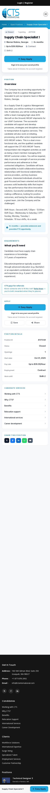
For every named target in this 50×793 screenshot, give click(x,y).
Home (4, 24)
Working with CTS (12, 394)
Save (15, 323)
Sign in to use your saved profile (25, 65)
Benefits (7, 406)
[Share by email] (30, 440)
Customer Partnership (11, 763)
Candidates (8, 701)
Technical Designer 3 (23, 778)
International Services (11, 723)
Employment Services (11, 759)
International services (13, 418)
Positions (7, 772)
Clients (6, 736)
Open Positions (17, 24)
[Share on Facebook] (12, 440)
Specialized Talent (9, 755)
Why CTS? (9, 400)
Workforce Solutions (11, 742)
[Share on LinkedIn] (18, 440)
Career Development (11, 727)
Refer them (38, 289)
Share (37, 323)
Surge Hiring (7, 751)
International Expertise (11, 746)
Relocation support (12, 412)
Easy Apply (26, 59)
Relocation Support (10, 719)
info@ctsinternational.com (23, 683)
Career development (13, 424)
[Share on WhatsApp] (24, 440)
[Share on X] (6, 440)
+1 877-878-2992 (19, 678)
